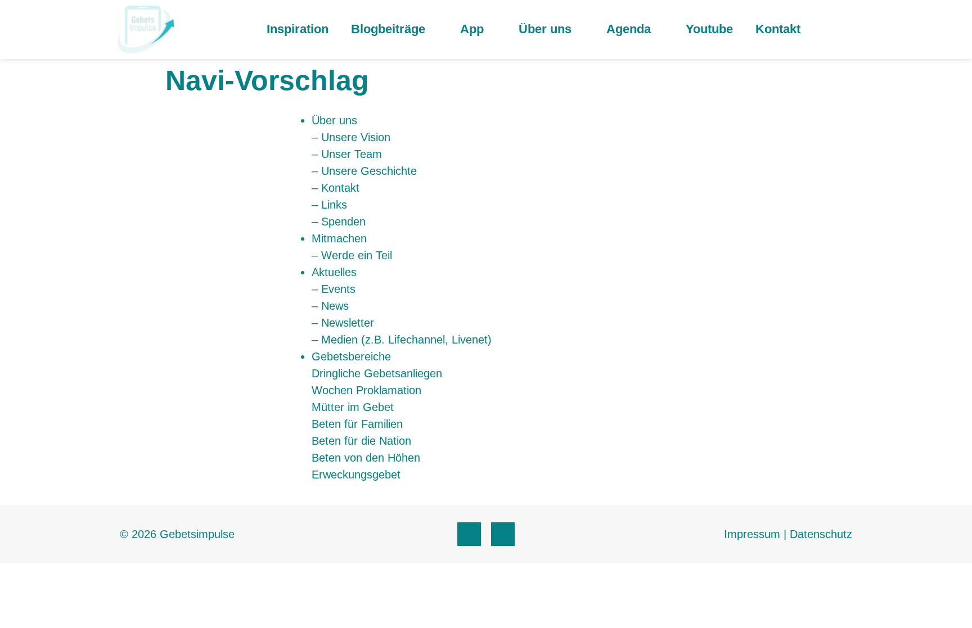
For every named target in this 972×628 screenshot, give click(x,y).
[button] (847, 29)
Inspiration (297, 29)
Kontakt (777, 29)
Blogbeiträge (388, 29)
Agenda (628, 29)
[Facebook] (469, 534)
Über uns (545, 29)
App (472, 29)
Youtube (709, 29)
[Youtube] (503, 534)
